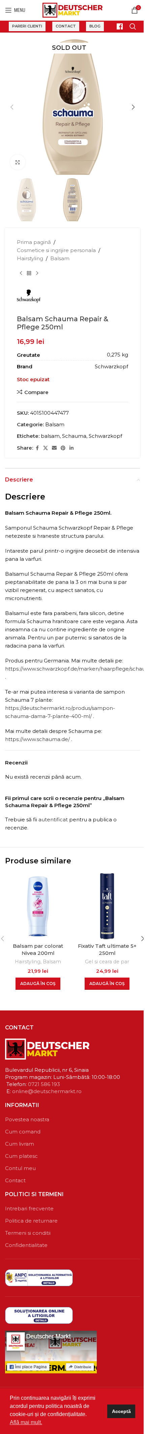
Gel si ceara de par (107, 962)
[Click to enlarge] (17, 162)
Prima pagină (34, 242)
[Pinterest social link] (63, 448)
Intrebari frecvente (29, 1208)
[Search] (133, 26)
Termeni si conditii (28, 1233)
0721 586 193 (44, 1084)
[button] (12, 107)
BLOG (94, 26)
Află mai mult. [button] (26, 1422)
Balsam (59, 258)
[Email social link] (54, 448)
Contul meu (20, 1168)
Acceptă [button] (121, 1411)
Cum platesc (21, 1156)
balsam (50, 436)
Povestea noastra (27, 1119)
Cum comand (22, 1131)
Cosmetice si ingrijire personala (56, 250)
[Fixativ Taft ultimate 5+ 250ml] (107, 906)
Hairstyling (30, 258)
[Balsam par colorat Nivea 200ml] (38, 906)
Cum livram (19, 1144)
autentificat (53, 819)
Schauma (74, 436)
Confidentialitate (26, 1245)
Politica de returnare (31, 1220)
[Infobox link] (117, 26)
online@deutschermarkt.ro (47, 1091)
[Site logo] (72, 9)
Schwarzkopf (105, 436)
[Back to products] (29, 273)
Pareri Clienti (27, 26)
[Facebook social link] (37, 448)
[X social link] (45, 448)
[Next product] (37, 273)
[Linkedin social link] (71, 448)
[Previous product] (21, 273)
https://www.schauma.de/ (37, 739)
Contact (66, 26)
